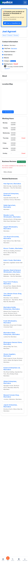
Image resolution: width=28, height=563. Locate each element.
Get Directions (9, 112)
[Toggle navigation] (25, 2)
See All (7, 68)
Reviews (16, 35)
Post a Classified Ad (13, 23)
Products (10, 35)
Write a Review (21, 161)
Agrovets (13, 61)
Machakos (14, 48)
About (4, 35)
